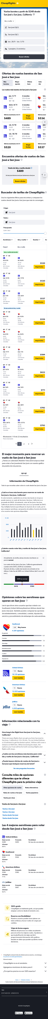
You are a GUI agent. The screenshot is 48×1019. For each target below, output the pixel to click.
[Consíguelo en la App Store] (28, 1013)
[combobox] (9, 21)
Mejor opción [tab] (17, 83)
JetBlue (14, 702)
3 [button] (28, 444)
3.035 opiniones (18, 708)
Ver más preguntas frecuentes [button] (24, 768)
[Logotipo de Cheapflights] (8, 3)
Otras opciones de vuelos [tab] (12, 787)
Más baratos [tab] (6, 83)
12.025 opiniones (18, 691)
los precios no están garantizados (12, 956)
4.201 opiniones (18, 631)
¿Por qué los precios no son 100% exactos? (19, 971)
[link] (20, 181)
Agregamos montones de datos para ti (17, 967)
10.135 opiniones (18, 674)
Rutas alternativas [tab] (31, 787)
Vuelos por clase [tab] (9, 798)
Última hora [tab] (29, 83)
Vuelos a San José (8, 809)
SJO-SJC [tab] (24, 473)
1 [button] (19, 444)
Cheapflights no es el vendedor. (15, 963)
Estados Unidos (25, 980)
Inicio (17, 980)
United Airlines (17, 668)
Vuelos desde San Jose (10, 818)
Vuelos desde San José (10, 815)
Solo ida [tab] (40, 83)
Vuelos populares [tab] (32, 793)
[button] (34, 14)
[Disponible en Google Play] (18, 1013)
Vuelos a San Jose (8, 812)
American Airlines (18, 685)
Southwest (16, 624)
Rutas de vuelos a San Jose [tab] (12, 793)
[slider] (45, 233)
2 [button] (23, 444)
